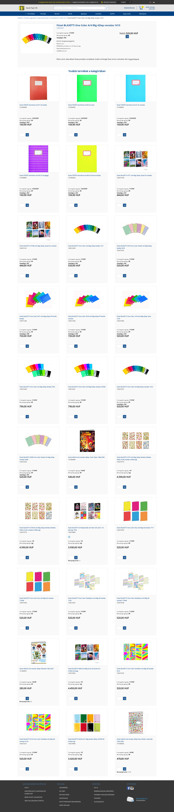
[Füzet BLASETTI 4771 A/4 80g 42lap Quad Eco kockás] (135, 158)
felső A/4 (63, 18)
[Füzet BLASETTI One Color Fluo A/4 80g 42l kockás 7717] (135, 511)
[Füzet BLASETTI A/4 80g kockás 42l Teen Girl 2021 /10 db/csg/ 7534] (87, 511)
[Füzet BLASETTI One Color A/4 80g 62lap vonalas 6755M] (87, 370)
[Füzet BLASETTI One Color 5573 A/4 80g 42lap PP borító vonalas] (87, 299)
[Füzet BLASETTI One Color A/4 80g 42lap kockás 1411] (87, 229)
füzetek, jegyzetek (30, 18)
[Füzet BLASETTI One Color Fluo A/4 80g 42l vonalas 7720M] (38, 581)
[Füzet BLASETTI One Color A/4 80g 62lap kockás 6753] (38, 370)
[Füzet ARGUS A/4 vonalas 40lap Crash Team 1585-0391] (87, 440)
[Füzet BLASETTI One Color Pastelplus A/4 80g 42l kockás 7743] (87, 581)
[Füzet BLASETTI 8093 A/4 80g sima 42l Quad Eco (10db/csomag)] (87, 652)
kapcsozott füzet (42, 18)
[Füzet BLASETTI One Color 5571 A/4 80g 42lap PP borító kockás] (38, 299)
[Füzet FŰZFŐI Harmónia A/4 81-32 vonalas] (135, 88)
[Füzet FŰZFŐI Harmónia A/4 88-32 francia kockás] (87, 158)
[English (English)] (150, 2)
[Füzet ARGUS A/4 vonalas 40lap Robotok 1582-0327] (38, 652)
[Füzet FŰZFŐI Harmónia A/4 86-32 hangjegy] (38, 158)
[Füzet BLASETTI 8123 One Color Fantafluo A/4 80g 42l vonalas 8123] (38, 722)
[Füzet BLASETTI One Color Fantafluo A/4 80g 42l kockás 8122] (135, 652)
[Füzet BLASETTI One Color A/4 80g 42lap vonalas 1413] (37, 38)
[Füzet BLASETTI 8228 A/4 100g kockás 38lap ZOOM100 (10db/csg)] (87, 722)
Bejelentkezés (129, 8)
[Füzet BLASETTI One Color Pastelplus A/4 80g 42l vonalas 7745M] (135, 581)
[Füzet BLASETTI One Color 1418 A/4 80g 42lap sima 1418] (135, 299)
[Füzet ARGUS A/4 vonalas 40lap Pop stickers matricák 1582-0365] (135, 722)
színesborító (54, 18)
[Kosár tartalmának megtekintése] (141, 8)
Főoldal (20, 18)
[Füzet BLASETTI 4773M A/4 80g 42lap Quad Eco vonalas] (38, 229)
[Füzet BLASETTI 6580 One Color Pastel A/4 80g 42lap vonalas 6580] (38, 440)
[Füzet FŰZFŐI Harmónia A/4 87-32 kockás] (38, 88)
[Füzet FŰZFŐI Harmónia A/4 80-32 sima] (87, 88)
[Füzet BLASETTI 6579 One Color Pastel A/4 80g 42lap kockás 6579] (135, 229)
